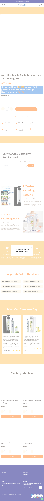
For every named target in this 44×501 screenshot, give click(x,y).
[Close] (31, 247)
